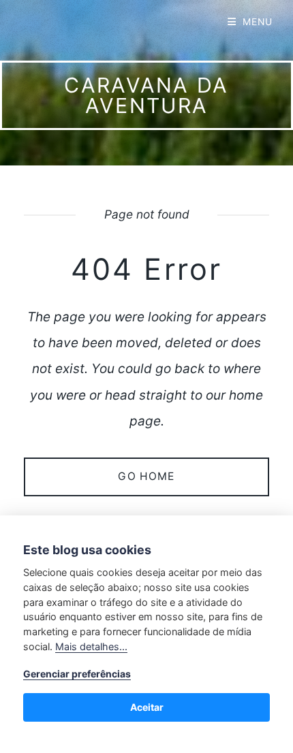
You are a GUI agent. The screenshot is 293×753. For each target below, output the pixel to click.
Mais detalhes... (91, 646)
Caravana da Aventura (146, 95)
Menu (258, 21)
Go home (146, 476)
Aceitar (147, 707)
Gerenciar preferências (77, 673)
